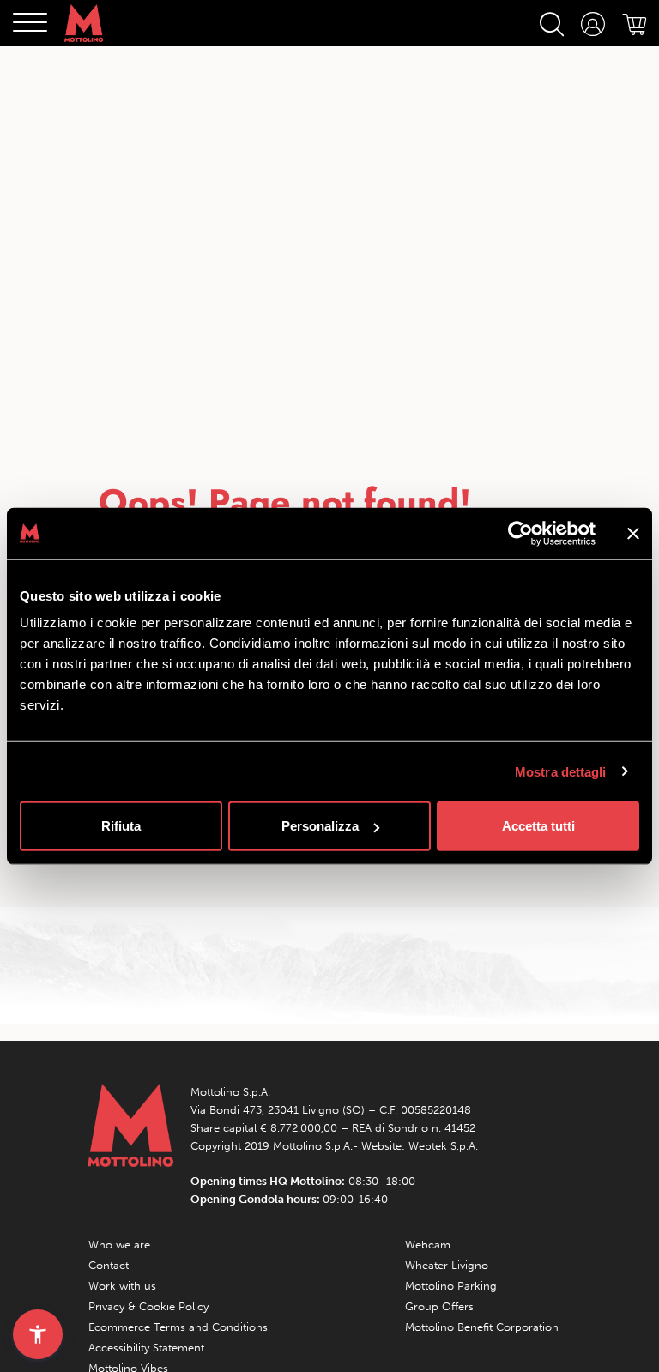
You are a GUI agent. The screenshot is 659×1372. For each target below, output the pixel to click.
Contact (108, 1265)
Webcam (427, 1244)
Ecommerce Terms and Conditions (178, 1327)
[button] (38, 1334)
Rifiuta (121, 826)
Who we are (119, 1244)
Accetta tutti (538, 826)
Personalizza (320, 826)
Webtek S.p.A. (443, 1145)
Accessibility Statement (146, 1347)
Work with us (122, 1285)
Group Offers (439, 1306)
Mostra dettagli (561, 771)
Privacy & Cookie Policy (148, 1306)
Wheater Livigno (446, 1265)
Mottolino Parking (451, 1285)
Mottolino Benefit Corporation (482, 1327)
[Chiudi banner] (633, 533)
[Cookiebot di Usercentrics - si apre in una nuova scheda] (520, 533)
